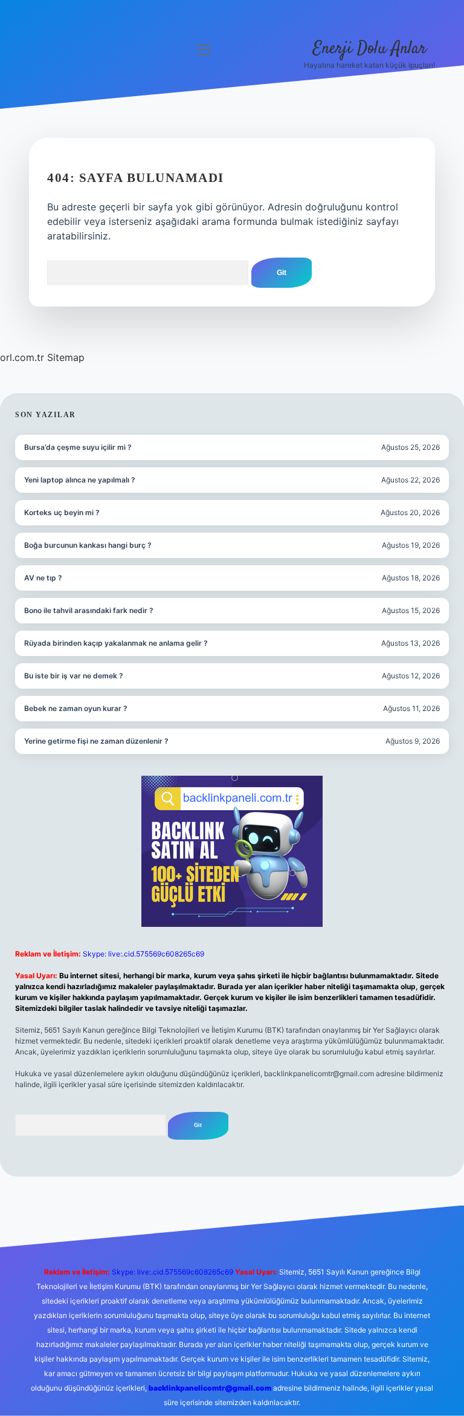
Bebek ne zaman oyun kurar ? (75, 708)
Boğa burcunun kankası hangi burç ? (88, 545)
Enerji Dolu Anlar (370, 49)
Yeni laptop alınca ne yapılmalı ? (79, 479)
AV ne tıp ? (43, 577)
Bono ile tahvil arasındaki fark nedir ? (88, 610)
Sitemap (66, 357)
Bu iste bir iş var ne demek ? (73, 675)
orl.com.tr (22, 357)
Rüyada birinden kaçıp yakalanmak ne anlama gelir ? (116, 643)
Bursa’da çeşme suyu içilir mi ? (78, 447)
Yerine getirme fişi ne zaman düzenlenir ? (96, 740)
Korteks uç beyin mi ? (62, 512)
